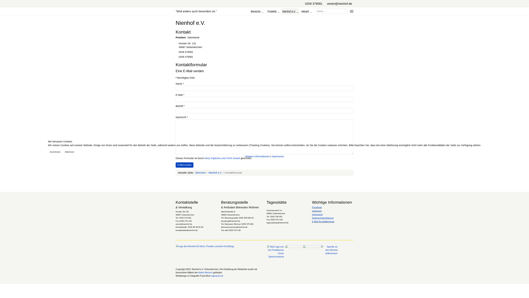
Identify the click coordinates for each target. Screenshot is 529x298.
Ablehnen (69, 152)
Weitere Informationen (257, 156)
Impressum (278, 156)
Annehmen (55, 152)
